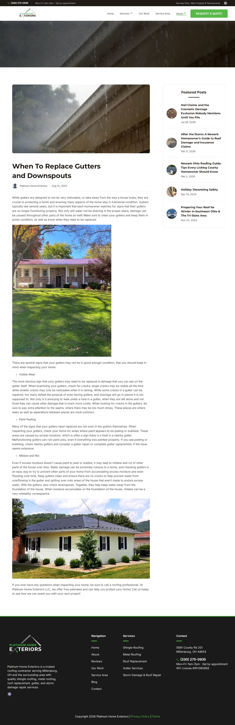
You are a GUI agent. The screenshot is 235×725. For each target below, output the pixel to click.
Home (110, 13)
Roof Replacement (135, 661)
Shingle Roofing (133, 647)
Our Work (144, 13)
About (95, 654)
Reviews (96, 661)
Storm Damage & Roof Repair (142, 675)
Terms (156, 716)
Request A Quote (209, 13)
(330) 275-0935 (19, 3)
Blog (94, 682)
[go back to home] (25, 645)
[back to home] (27, 13)
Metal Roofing (132, 654)
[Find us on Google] (225, 3)
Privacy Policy (140, 716)
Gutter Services (133, 668)
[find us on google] (9, 694)
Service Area (163, 13)
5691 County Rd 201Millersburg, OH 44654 (191, 649)
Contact (96, 688)
